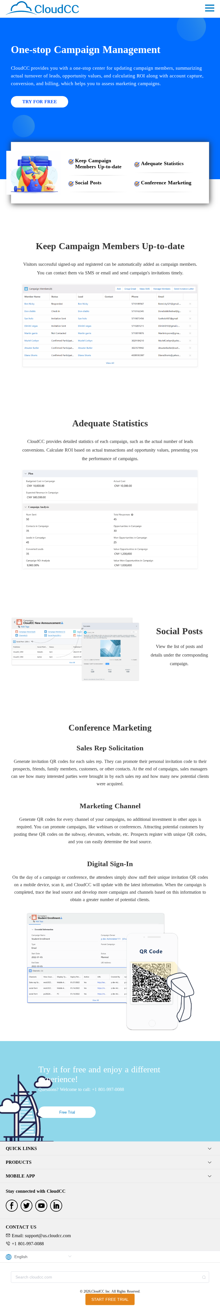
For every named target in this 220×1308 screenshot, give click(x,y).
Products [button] (19, 1162)
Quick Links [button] (21, 1148)
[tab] (110, 1148)
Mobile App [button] (20, 1176)
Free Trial (67, 1112)
